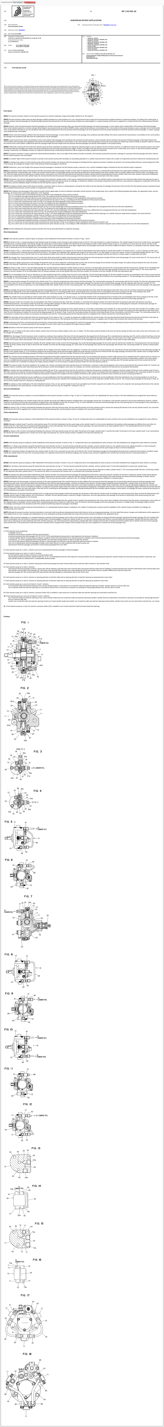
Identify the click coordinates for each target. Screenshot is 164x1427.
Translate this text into (6, 2)
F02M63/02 (113, 25)
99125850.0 (22, 30)
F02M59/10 (106, 25)
